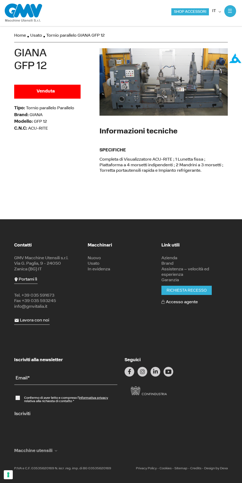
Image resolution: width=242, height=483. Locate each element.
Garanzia (170, 280)
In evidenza (99, 269)
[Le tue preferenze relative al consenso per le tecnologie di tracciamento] (8, 474)
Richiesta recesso (187, 290)
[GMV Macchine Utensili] (24, 12)
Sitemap (180, 468)
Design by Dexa (216, 468)
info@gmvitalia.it (30, 307)
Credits (195, 468)
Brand (167, 264)
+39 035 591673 (38, 296)
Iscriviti (22, 414)
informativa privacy (93, 398)
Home (20, 36)
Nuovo (94, 258)
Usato (36, 36)
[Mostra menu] (230, 11)
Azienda (169, 258)
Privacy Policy (146, 468)
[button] (35, 451)
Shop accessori (190, 12)
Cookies (166, 468)
